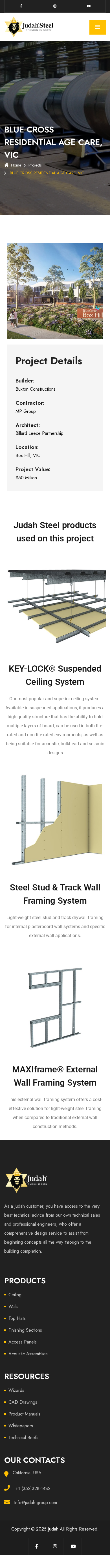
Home (16, 165)
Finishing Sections (25, 1330)
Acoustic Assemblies (28, 1354)
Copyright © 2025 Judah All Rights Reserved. (55, 1529)
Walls (13, 1306)
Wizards (16, 1390)
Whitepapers (20, 1426)
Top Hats (17, 1318)
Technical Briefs (23, 1437)
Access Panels (22, 1342)
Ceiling (14, 1294)
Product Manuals (24, 1414)
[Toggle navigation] (97, 27)
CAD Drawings (22, 1402)
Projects (34, 165)
